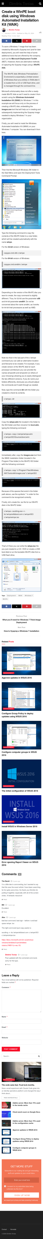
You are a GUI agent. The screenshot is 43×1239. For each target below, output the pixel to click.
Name (5, 1016)
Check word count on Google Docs (26, 1112)
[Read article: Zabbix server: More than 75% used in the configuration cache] (6, 1123)
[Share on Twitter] (17, 41)
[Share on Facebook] (6, 41)
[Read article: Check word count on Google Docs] (6, 1114)
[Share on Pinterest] (27, 41)
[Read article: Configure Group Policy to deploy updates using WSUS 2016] (21, 696)
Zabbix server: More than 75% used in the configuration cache (26, 1122)
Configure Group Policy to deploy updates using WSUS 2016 (17, 715)
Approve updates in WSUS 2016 (17, 677)
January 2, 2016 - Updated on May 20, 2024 (19, 33)
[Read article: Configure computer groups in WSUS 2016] (21, 735)
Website (5, 1037)
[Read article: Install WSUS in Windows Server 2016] (21, 809)
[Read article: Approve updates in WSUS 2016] (21, 660)
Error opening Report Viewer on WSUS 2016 (20, 864)
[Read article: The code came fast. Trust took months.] (21, 1072)
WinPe (5, 599)
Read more (11, 1098)
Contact (4, 1229)
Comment (6, 987)
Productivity (9, 1080)
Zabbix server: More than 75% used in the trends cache (26, 1104)
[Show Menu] (3, 3)
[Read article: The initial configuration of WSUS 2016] (21, 773)
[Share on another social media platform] (36, 41)
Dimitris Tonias (21, 3)
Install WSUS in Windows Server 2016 (19, 826)
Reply (5, 899)
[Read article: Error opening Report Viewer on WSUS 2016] (21, 845)
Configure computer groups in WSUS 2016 (19, 753)
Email (5, 1027)
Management (9, 673)
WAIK (20, 595)
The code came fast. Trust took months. (18, 1085)
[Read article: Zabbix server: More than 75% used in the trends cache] (6, 1105)
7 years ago (11, 905)
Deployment (11, 595)
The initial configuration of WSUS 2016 (20, 790)
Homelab (13, 1229)
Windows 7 (29, 595)
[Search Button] (40, 3)
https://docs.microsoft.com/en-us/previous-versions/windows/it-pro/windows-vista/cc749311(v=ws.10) (18, 942)
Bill (3, 905)
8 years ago (16, 881)
